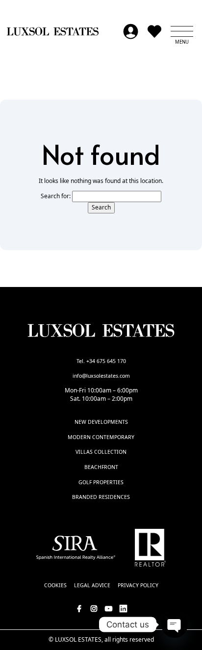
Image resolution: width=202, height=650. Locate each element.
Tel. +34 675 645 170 (101, 361)
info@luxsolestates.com (101, 375)
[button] (182, 31)
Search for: (56, 196)
